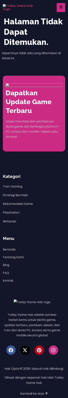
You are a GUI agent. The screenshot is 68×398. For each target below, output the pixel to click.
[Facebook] (11, 350)
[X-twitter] (25, 350)
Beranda (9, 249)
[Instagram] (53, 350)
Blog (6, 265)
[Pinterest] (39, 350)
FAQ (6, 273)
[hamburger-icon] (61, 7)
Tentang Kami (13, 257)
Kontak (8, 280)
